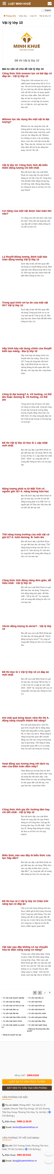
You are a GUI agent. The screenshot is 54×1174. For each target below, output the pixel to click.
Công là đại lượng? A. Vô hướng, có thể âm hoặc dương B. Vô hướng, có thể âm (27, 397)
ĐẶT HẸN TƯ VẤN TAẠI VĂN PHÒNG (27, 1088)
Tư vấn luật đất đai (10, 1013)
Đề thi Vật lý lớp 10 (27, 60)
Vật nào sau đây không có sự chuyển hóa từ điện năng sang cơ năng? (25, 948)
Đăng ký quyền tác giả (12, 1035)
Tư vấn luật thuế (35, 1002)
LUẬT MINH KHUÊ (21, 3)
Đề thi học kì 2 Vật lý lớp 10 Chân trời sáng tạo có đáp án (25, 902)
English (47, 10)
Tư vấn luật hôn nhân (37, 1013)
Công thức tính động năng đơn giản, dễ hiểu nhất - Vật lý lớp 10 (26, 581)
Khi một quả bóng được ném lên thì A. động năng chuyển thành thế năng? (25, 719)
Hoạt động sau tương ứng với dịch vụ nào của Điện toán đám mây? (25, 765)
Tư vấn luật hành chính (12, 1021)
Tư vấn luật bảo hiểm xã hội (14, 1017)
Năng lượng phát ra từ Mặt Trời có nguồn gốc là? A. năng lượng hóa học (25, 490)
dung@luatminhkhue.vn (25, 1160)
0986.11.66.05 (24, 1121)
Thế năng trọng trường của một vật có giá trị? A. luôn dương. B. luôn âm (25, 536)
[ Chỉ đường (31, 1149)
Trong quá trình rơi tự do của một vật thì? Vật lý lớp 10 (25, 304)
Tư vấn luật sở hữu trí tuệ (13, 1006)
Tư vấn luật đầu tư (35, 998)
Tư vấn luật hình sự (36, 1006)
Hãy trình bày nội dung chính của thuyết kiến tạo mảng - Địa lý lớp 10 (27, 350)
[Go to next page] (50, 993)
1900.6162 (33, 1075)
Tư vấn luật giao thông (37, 1017)
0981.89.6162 (24, 1155)
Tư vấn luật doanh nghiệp (13, 998)
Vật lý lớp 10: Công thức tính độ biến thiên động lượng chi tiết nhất (25, 166)
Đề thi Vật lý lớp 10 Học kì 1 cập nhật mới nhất (25, 444)
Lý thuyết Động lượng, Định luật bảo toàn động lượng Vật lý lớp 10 (24, 258)
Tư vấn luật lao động (11, 1002)
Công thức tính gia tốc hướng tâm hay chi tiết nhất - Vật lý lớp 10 (26, 811)
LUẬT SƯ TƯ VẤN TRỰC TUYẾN (27, 1081)
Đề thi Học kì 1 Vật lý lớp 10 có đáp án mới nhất (25, 673)
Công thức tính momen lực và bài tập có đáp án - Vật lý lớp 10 (27, 75)
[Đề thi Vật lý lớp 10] (27, 42)
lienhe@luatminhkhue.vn (25, 1127)
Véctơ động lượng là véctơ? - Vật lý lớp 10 (26, 627)
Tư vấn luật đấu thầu (36, 1021)
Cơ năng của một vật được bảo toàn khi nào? (26, 212)
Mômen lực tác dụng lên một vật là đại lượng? (25, 120)
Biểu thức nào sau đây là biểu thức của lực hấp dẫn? (26, 856)
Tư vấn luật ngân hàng (37, 1025)
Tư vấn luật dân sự (11, 1009)
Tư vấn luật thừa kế (36, 1009)
